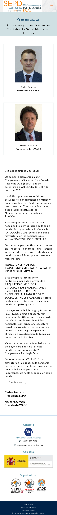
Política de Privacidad (28, 507)
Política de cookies (28, 510)
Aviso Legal (28, 504)
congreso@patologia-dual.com (29, 445)
